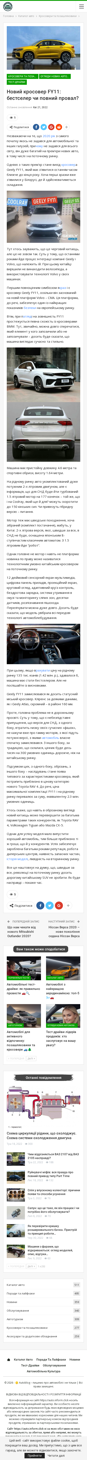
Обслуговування (18, 1310)
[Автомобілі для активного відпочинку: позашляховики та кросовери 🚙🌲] (24, 1016)
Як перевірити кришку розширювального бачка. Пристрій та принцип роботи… (52, 1229)
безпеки (30, 308)
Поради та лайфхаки (21, 1293)
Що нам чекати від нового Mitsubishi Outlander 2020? (21, 931)
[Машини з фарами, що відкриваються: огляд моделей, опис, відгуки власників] (16, 1251)
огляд (27, 316)
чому (39, 146)
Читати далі (56, 1455)
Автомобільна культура (43, 1371)
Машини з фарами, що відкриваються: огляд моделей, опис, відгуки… (50, 1250)
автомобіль (50, 738)
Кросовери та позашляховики (23, 76)
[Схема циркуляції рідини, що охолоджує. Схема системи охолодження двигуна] (43, 1107)
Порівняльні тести (18, 978)
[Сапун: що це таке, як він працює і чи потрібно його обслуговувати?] (16, 1212)
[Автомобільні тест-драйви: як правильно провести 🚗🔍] (24, 968)
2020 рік (49, 136)
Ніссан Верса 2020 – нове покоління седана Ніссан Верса (64, 931)
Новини (12, 1302)
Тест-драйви (16, 82)
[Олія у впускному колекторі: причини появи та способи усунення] (16, 1195)
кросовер (68, 164)
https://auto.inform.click (54, 1400)
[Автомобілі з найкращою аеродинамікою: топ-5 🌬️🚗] (63, 968)
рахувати (43, 670)
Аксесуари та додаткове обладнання (32, 1336)
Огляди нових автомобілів (56, 76)
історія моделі (17, 859)
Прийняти (35, 1455)
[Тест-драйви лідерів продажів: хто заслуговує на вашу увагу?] (63, 1016)
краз (62, 288)
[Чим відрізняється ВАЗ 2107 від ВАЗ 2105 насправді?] (16, 1159)
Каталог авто (55, 978)
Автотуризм (15, 1025)
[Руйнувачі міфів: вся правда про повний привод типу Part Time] (16, 1177)
